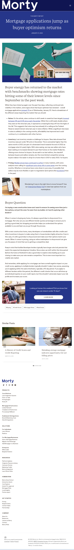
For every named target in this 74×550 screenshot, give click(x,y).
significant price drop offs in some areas (40, 166)
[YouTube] (15, 385)
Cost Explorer (6, 484)
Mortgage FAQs (6, 488)
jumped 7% (25, 110)
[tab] (33, 365)
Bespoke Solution (7, 452)
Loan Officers (6, 431)
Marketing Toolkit (7, 467)
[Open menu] (70, 5)
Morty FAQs (5, 524)
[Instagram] (9, 385)
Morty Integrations (7, 469)
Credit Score (17, 307)
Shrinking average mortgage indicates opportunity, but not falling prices (54, 353)
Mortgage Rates (29, 307)
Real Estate (40, 307)
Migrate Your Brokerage (9, 441)
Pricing (4, 502)
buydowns (60, 171)
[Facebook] (6, 385)
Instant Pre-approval (8, 486)
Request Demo (6, 504)
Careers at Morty (7, 520)
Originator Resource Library (10, 463)
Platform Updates (7, 461)
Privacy (17, 541)
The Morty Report (36, 16)
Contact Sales (6, 506)
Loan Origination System (9, 395)
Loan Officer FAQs (7, 471)
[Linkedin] (12, 385)
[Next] (69, 346)
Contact (4, 522)
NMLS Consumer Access (41, 541)
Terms (12, 541)
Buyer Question (15, 202)
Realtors (4, 433)
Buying (8, 307)
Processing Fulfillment (8, 412)
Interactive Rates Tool (36, 187)
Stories (10, 465)
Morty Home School (7, 480)
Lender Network (6, 408)
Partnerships (5, 508)
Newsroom (5, 518)
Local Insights (6, 490)
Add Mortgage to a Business (10, 444)
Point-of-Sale (6, 397)
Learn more (48, 297)
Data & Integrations (7, 420)
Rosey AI (4, 402)
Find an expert (6, 492)
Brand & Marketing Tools (9, 418)
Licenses (6, 541)
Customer (5, 465)
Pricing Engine (6, 399)
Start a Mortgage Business (9, 439)
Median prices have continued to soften (28, 163)
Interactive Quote (7, 482)
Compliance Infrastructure (9, 410)
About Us (4, 516)
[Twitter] (3, 385)
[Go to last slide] (4, 346)
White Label (5, 450)
